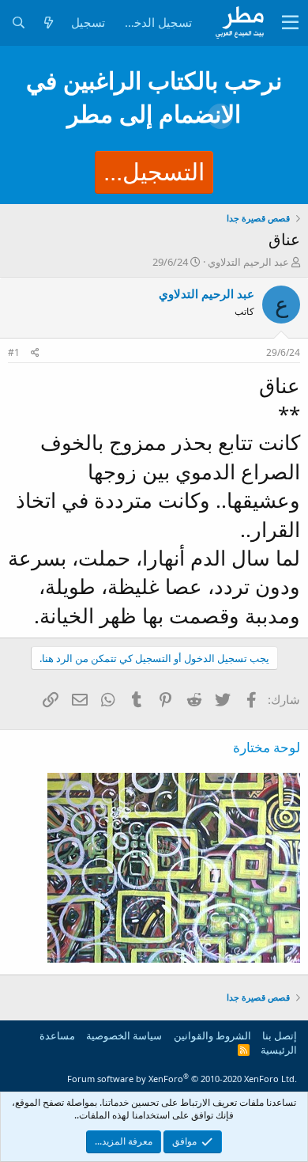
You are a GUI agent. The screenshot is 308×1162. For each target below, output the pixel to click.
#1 (14, 352)
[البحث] (18, 22)
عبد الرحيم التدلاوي (248, 262)
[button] (290, 23)
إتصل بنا (279, 1035)
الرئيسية (279, 1050)
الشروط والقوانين (212, 1035)
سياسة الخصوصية (124, 1035)
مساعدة (57, 1035)
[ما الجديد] (48, 22)
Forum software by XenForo (182, 1078)
